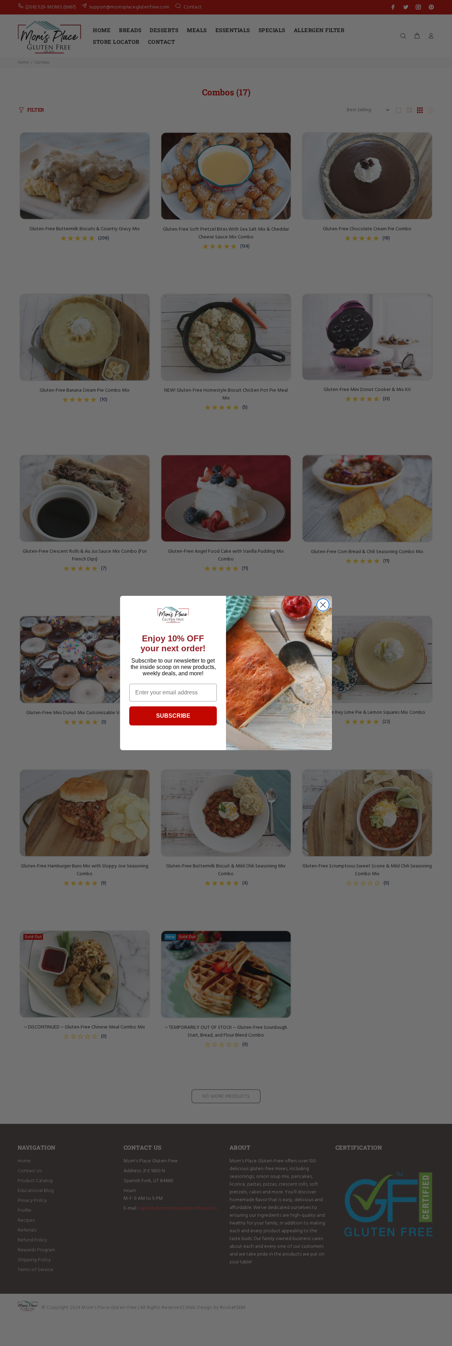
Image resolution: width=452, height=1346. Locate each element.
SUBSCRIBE (173, 716)
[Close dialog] (323, 605)
